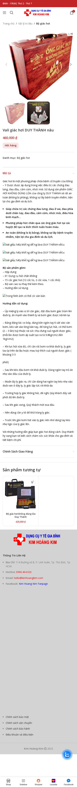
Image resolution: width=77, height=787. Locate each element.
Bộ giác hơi (43, 23)
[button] (6, 64)
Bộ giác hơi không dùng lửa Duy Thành (20, 515)
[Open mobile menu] (4, 12)
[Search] (11, 12)
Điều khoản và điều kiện (19, 734)
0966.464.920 (24, 572)
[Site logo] (38, 12)
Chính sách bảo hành (18, 728)
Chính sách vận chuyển (19, 723)
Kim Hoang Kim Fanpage (33, 583)
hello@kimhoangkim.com (28, 578)
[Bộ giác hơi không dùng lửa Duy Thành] (20, 494)
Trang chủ (9, 23)
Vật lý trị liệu (25, 23)
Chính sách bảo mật (17, 717)
